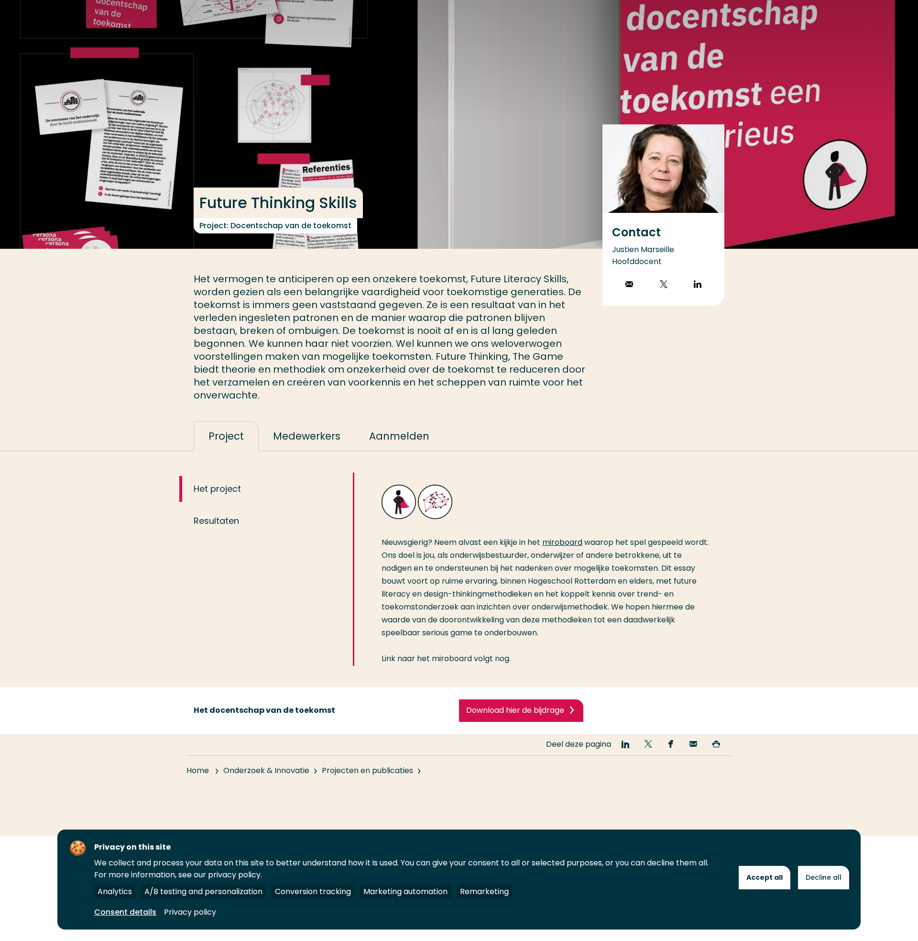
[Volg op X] (663, 285)
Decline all (824, 877)
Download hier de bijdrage (515, 710)
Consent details (125, 912)
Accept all (764, 877)
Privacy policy (190, 912)
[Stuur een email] (629, 285)
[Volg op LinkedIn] (697, 285)
